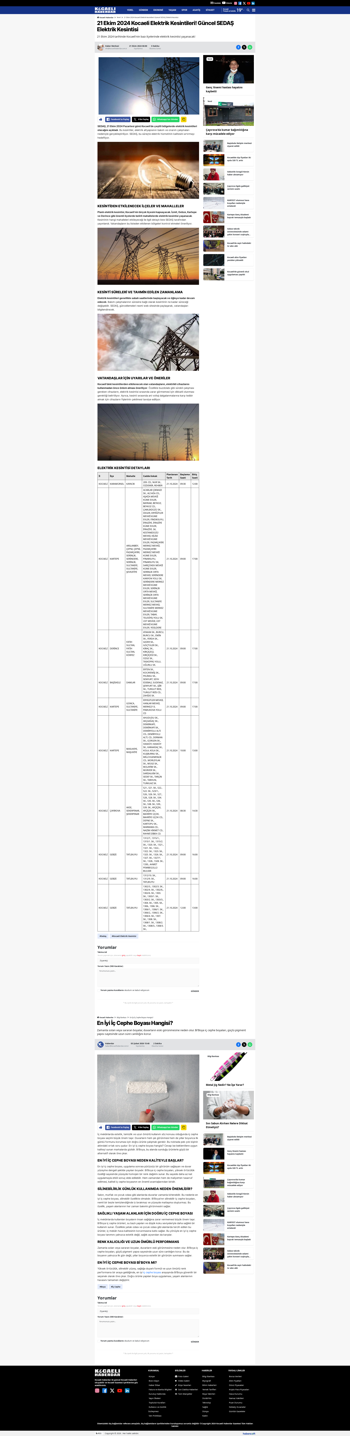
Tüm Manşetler (185, 1393)
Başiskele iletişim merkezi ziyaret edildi (239, 144)
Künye (152, 1376)
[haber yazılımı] (249, 1433)
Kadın (205, 1415)
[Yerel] (228, 68)
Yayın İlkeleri (155, 1398)
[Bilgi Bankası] (228, 1066)
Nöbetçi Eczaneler (237, 1407)
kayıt (139, 955)
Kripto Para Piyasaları (239, 1389)
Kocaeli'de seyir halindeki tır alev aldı (239, 244)
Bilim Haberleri (209, 1385)
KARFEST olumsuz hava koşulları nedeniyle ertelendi (238, 203)
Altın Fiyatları (235, 1380)
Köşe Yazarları (184, 1385)
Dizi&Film (207, 1398)
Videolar (229, 3)
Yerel (119, 17)
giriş (123, 955)
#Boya (103, 1286)
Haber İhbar (154, 1385)
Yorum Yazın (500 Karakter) (110, 966)
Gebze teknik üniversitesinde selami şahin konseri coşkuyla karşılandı (238, 231)
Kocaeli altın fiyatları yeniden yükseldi (237, 258)
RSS (99, 1433)
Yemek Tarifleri (209, 1389)
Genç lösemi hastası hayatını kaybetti (236, 1152)
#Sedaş (103, 936)
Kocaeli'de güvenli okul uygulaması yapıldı (238, 273)
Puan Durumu (235, 1402)
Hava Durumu (235, 1393)
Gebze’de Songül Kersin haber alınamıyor (238, 173)
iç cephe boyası (152, 1272)
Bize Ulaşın (154, 1380)
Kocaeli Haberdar (106, 17)
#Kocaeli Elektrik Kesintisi (124, 936)
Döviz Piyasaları (236, 1385)
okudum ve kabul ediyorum (124, 990)
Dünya (205, 1411)
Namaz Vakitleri (236, 1398)
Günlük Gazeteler (237, 1411)
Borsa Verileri (235, 1376)
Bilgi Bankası (121, 1017)
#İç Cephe (115, 1286)
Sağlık (205, 1407)
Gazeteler (217, 3)
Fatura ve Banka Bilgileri (160, 1389)
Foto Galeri (183, 1376)
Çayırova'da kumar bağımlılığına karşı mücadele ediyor (236, 1182)
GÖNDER (195, 991)
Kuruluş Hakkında (157, 1393)
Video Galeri (184, 1380)
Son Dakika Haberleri (188, 1389)
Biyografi (206, 1380)
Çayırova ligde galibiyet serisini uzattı (238, 187)
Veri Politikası (155, 1415)
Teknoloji (206, 1402)
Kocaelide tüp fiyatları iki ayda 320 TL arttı (239, 159)
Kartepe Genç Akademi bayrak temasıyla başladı (239, 216)
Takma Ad (102, 952)
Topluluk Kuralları (157, 1402)
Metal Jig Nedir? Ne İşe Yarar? (225, 1085)
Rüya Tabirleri (208, 1393)
